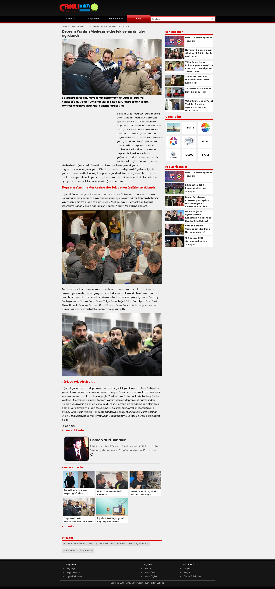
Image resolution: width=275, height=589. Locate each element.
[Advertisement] (157, 7)
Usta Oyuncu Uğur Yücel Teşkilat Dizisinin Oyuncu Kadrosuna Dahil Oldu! (199, 105)
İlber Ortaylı (86, 550)
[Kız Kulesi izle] (173, 131)
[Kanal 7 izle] (189, 145)
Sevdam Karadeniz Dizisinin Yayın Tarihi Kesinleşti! (197, 79)
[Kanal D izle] (173, 158)
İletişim (187, 568)
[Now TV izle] (189, 158)
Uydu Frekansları (75, 576)
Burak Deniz (69, 550)
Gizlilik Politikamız (192, 576)
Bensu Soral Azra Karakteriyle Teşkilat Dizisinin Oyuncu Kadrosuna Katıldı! (197, 202)
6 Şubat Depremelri (74, 543)
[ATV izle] (205, 145)
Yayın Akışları (116, 18)
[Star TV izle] (173, 145)
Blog (138, 18)
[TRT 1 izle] (189, 131)
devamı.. (152, 450)
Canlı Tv (70, 18)
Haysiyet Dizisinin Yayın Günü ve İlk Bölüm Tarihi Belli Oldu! (198, 53)
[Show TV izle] (205, 131)
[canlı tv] (79, 12)
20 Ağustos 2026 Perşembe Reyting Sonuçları (195, 188)
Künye (187, 572)
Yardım (148, 568)
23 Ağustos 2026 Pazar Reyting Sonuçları (198, 90)
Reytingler (93, 18)
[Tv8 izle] (205, 158)
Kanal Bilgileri (151, 576)
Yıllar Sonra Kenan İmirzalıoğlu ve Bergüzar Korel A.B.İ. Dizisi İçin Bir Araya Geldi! (199, 67)
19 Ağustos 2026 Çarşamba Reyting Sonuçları (196, 241)
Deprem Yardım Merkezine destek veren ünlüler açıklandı (103, 26)
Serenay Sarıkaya (138, 543)
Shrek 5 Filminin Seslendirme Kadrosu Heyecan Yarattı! (197, 229)
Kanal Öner (150, 572)
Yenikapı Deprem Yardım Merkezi (107, 543)
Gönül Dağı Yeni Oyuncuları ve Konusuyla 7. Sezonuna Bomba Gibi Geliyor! (198, 216)
